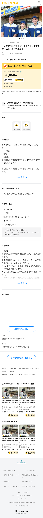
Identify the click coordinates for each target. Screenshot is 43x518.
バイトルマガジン (17, 495)
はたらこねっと (21, 499)
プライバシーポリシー (28, 470)
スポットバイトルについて (11, 486)
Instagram (13, 502)
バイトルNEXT (24, 492)
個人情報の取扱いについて (11, 475)
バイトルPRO (27, 495)
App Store (17, 506)
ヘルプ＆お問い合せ (9, 470)
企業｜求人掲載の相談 (28, 486)
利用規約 (6, 481)
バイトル (16, 492)
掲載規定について (27, 481)
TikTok (32, 502)
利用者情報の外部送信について (30, 476)
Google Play (25, 506)
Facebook (20, 502)
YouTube (26, 502)
